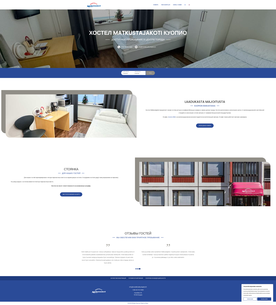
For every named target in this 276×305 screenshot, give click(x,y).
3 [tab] (139, 268)
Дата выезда (137, 71)
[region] (257, 293)
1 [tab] (135, 268)
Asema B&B (171, 117)
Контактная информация (118, 278)
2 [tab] (137, 268)
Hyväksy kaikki (264, 299)
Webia (146, 303)
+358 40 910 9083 (126, 47)
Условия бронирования (136, 278)
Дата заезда (126, 71)
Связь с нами (177, 4)
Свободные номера (205, 125)
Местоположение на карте (71, 194)
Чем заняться (165, 4)
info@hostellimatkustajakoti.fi (147, 47)
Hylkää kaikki (250, 299)
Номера (155, 4)
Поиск (150, 72)
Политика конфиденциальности (155, 278)
